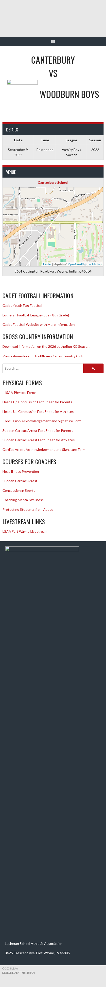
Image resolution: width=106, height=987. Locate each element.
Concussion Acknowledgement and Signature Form (41, 421)
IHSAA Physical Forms (19, 392)
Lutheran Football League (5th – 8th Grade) (35, 315)
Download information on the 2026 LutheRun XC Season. (46, 346)
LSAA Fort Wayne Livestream (24, 531)
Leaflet (47, 264)
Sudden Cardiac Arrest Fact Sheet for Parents (37, 430)
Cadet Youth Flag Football (22, 305)
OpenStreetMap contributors (85, 264)
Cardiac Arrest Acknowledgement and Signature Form (44, 449)
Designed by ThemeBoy (18, 972)
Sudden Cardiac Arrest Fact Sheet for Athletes (38, 440)
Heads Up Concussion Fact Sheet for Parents (37, 402)
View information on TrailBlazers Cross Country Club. (43, 356)
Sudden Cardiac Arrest (19, 481)
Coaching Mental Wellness (23, 500)
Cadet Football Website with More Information (38, 324)
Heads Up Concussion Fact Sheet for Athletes (38, 411)
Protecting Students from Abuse (27, 509)
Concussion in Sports (18, 490)
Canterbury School (53, 182)
